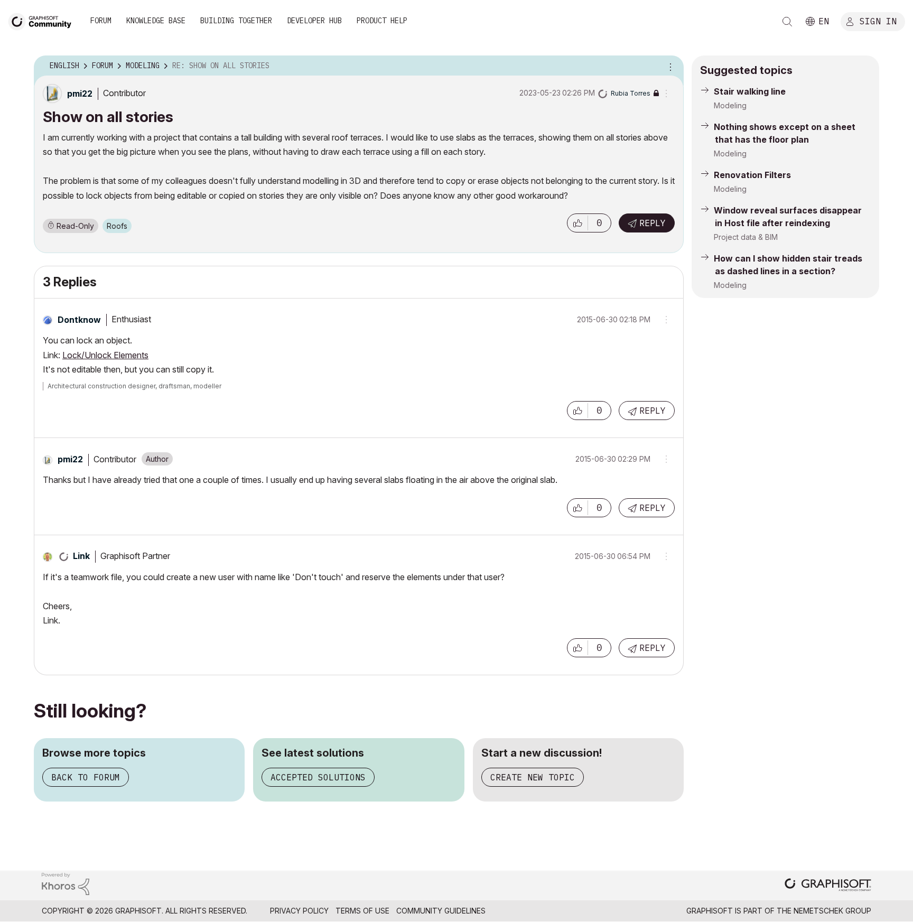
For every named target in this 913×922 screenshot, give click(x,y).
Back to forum (85, 777)
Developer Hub (314, 20)
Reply (652, 223)
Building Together (236, 20)
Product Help (382, 20)
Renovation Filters (752, 175)
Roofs (117, 225)
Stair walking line (750, 91)
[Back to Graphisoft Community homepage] (43, 20)
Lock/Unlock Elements (105, 355)
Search (787, 21)
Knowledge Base (155, 20)
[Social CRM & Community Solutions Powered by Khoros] (65, 883)
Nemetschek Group (832, 910)
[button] (577, 223)
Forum (100, 20)
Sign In (878, 20)
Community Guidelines (441, 910)
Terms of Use (362, 910)
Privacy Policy (299, 910)
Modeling (730, 105)
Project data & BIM (746, 236)
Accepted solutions (318, 777)
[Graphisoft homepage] (828, 885)
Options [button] (669, 66)
